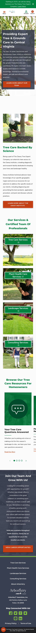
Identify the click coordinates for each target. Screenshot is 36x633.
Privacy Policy (10, 623)
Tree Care (18, 239)
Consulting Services (18, 579)
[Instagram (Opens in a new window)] (25, 613)
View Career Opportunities (18, 547)
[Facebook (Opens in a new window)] (10, 613)
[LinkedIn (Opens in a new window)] (20, 618)
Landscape (18, 308)
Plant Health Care (18, 275)
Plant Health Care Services (18, 568)
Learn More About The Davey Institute (18, 204)
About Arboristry (18, 584)
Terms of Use (25, 623)
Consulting (18, 342)
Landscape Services (18, 573)
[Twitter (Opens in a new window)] (15, 613)
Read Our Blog (9, 452)
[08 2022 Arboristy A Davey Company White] (18, 591)
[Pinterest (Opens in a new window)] (20, 613)
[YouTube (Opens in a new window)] (15, 618)
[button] (14, 460)
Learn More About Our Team (16, 84)
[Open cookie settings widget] (3, 629)
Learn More (22, 6)
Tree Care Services (18, 563)
